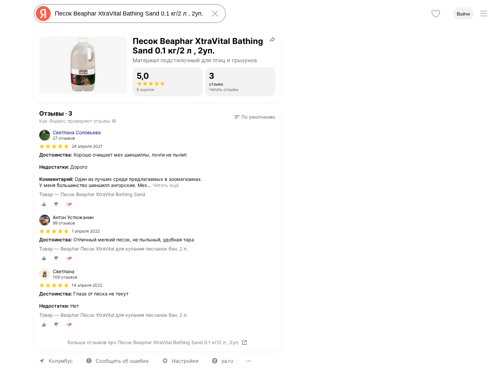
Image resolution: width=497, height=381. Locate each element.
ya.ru (227, 361)
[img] (54, 146)
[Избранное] (435, 13)
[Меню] (483, 13)
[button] (255, 117)
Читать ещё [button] (165, 185)
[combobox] (128, 13)
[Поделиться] (272, 39)
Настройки (185, 361)
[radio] (44, 204)
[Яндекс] (43, 13)
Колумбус (61, 361)
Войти (463, 14)
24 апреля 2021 (87, 146)
